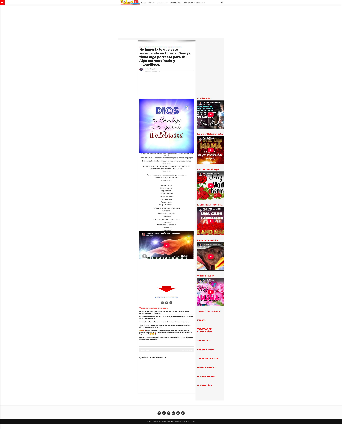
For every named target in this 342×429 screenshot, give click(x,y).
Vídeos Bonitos (149, 47)
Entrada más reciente (186, 350)
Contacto (200, 3)
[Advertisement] (171, 22)
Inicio (143, 3)
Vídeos (151, 3)
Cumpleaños (175, 3)
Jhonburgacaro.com (188, 421)
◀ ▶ (166, 297)
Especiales (162, 3)
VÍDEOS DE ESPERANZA (174, 47)
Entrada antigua (145, 350)
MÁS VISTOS (189, 3)
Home (141, 47)
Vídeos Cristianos (161, 47)
